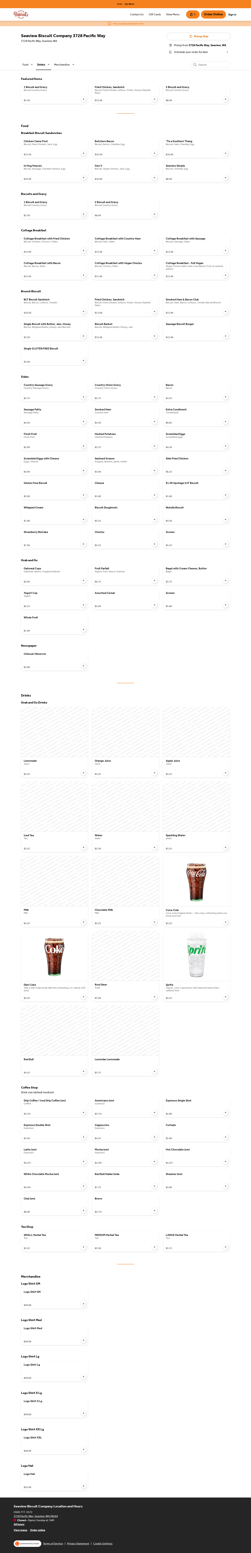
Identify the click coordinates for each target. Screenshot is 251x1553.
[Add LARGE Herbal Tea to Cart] (225, 1247)
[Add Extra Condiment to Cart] (225, 421)
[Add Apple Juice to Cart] (225, 772)
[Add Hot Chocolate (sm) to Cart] (225, 1161)
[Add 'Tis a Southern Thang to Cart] (225, 153)
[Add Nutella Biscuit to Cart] (225, 519)
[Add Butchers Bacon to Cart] (154, 153)
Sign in (232, 14)
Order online (37, 1530)
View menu (20, 1530)
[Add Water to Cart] (154, 847)
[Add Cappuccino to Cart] (154, 1137)
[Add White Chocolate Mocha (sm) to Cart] (83, 1186)
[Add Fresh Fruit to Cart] (83, 446)
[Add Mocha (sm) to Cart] (154, 1161)
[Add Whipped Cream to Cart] (83, 519)
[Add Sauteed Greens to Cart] (154, 470)
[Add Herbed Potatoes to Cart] (154, 446)
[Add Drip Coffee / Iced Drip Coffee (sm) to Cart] (83, 1112)
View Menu (172, 14)
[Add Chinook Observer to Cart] (83, 666)
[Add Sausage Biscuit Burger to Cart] (225, 336)
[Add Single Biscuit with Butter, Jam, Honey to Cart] (83, 336)
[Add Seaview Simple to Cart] (225, 177)
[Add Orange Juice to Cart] (154, 772)
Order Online (213, 14)
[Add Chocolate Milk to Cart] (154, 922)
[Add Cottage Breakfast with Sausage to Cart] (225, 250)
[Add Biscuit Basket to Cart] (154, 336)
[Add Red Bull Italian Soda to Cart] (154, 1186)
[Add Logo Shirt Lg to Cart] (83, 1376)
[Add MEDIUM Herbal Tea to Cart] (154, 1247)
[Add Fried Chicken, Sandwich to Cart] (154, 99)
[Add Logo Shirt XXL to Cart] (83, 1449)
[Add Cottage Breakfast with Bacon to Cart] (83, 275)
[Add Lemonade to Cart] (83, 772)
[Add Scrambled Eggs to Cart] (225, 446)
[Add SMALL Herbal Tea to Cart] (83, 1247)
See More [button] (129, 4)
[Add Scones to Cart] (225, 544)
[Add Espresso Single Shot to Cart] (225, 1112)
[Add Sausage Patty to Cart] (83, 421)
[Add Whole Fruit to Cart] (83, 629)
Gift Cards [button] (155, 14)
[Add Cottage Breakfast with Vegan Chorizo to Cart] (154, 275)
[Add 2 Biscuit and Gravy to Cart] (225, 99)
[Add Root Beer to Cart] (154, 996)
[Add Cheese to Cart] (154, 495)
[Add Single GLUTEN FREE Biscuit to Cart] (83, 360)
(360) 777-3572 (23, 1512)
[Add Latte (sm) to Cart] (83, 1161)
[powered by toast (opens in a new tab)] (27, 1544)
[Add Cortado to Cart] (225, 1137)
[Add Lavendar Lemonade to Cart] (154, 1071)
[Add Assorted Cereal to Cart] (154, 605)
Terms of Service (53, 1543)
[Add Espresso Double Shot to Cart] (83, 1137)
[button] (28, 64)
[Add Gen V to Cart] (154, 177)
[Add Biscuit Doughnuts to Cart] (154, 519)
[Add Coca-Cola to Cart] (225, 922)
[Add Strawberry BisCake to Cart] (83, 544)
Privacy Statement (78, 1543)
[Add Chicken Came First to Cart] (83, 153)
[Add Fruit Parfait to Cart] (154, 580)
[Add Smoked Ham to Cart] (154, 421)
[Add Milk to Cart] (83, 922)
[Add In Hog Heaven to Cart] (83, 177)
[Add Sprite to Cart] (225, 996)
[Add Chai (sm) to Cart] (83, 1210)
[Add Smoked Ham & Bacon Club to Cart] (225, 311)
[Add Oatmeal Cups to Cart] (83, 580)
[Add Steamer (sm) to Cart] (225, 1186)
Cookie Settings (103, 1543)
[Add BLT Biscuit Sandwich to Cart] (83, 311)
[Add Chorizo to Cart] (154, 544)
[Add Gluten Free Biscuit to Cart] (83, 495)
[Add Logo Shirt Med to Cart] (83, 1340)
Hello (119, 4)
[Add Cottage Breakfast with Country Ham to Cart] (154, 250)
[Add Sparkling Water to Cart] (225, 847)
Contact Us (137, 14)
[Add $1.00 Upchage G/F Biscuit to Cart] (225, 495)
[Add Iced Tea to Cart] (83, 847)
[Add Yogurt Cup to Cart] (83, 605)
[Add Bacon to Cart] (225, 397)
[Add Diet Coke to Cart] (83, 996)
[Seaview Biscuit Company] (21, 14)
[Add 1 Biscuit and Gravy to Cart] (83, 99)
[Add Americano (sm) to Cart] (154, 1112)
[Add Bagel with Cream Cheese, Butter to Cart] (225, 580)
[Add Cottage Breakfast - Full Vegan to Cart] (225, 275)
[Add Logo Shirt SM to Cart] (83, 1304)
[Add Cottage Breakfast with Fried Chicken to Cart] (83, 250)
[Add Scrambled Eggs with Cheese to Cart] (83, 470)
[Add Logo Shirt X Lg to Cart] (83, 1413)
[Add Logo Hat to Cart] (83, 1486)
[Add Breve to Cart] (154, 1210)
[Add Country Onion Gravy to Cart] (154, 397)
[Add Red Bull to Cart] (83, 1071)
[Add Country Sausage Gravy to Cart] (83, 397)
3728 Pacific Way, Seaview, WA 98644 (36, 1516)
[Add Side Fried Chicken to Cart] (225, 470)
